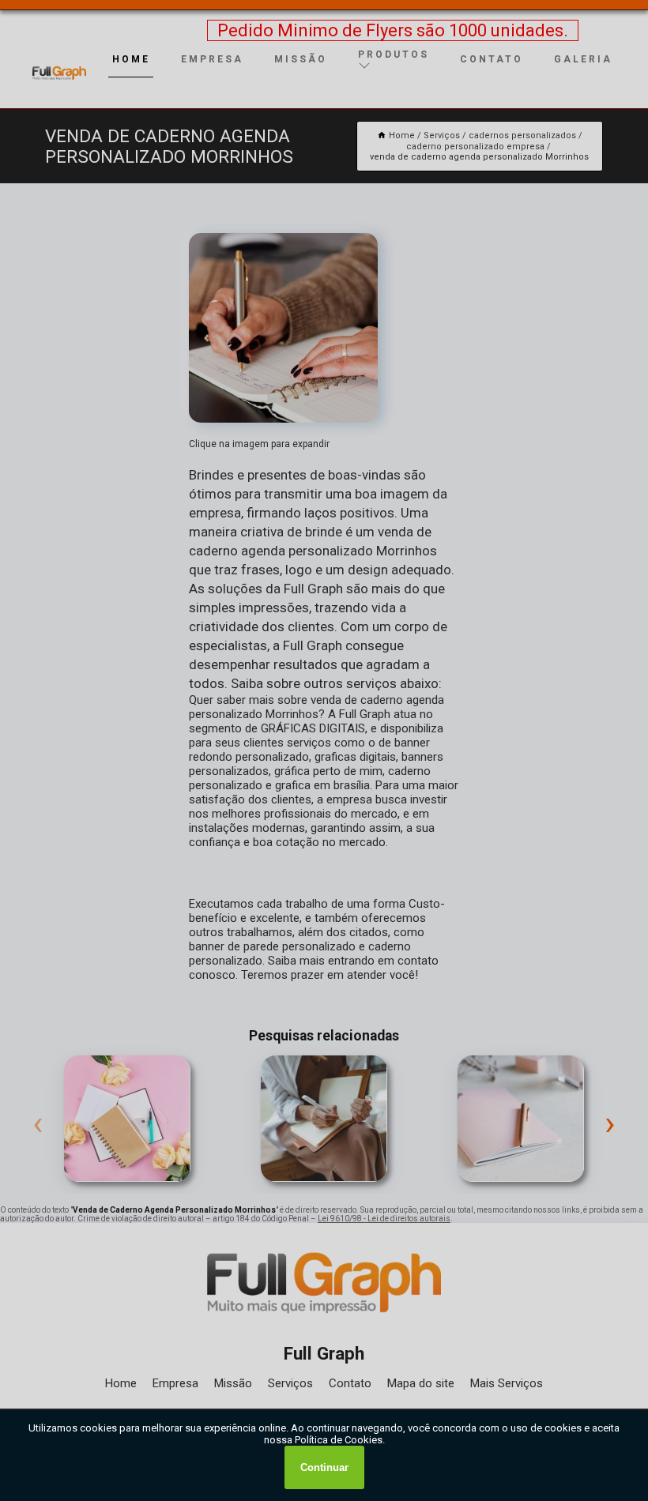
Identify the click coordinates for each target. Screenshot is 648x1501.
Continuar (324, 1467)
